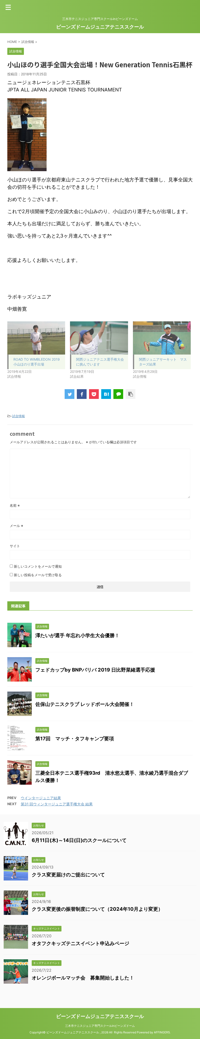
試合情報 (18, 416)
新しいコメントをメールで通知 (38, 566)
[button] (27, 134)
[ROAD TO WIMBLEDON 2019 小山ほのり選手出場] (36, 338)
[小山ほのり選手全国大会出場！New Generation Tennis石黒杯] (106, 394)
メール (16, 526)
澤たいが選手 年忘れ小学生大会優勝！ (77, 635)
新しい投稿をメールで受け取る (38, 575)
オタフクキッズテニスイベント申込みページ (80, 943)
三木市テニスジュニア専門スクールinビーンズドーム (100, 1026)
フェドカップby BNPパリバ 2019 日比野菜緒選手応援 (95, 670)
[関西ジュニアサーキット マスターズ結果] (162, 338)
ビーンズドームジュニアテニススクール (100, 27)
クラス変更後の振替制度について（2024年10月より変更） (97, 909)
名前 (15, 505)
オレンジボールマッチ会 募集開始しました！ (83, 978)
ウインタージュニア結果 (41, 798)
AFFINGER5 (162, 1032)
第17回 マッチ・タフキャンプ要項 (74, 739)
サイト (15, 546)
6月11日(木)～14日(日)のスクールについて (79, 840)
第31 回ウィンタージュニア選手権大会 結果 (57, 804)
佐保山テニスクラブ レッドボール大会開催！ (84, 704)
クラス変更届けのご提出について (68, 875)
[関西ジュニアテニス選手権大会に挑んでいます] (99, 338)
